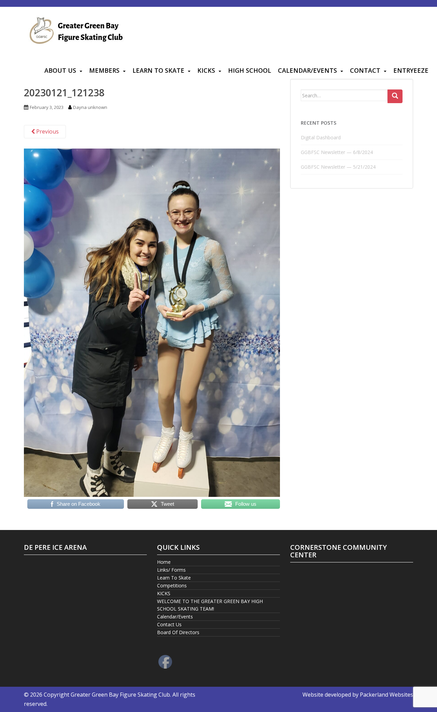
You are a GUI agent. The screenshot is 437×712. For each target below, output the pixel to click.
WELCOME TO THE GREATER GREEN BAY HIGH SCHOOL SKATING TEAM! (210, 605)
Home (164, 562)
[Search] (395, 96)
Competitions (172, 585)
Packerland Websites (386, 694)
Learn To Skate (158, 70)
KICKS (206, 70)
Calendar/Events (307, 70)
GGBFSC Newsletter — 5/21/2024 (338, 167)
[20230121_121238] (152, 322)
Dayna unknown (90, 107)
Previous (47, 131)
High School (249, 70)
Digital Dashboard (321, 137)
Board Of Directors (178, 632)
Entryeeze (410, 70)
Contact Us (169, 624)
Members (104, 70)
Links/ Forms (171, 570)
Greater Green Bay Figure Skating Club (120, 694)
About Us (60, 70)
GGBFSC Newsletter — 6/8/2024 (337, 152)
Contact (365, 70)
